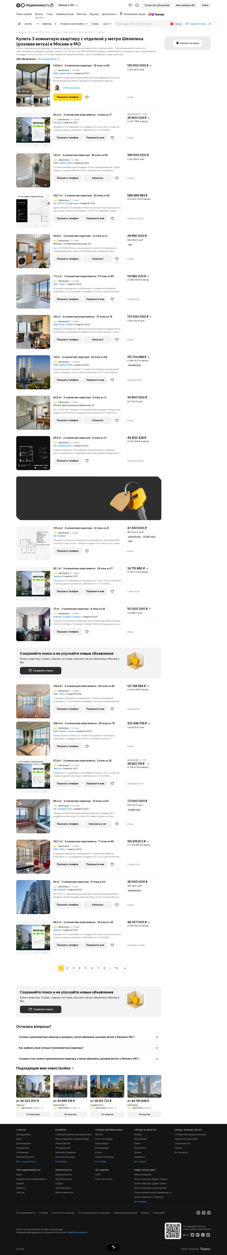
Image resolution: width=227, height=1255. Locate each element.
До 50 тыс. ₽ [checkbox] (50, 502)
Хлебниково (22, 1152)
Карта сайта (159, 1213)
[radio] (67, 968)
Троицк (137, 1152)
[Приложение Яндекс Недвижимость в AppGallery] (203, 1234)
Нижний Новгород (104, 1157)
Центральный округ (65, 1157)
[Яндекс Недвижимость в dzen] (204, 1213)
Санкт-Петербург (104, 1139)
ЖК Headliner (59, 536)
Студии (59, 1183)
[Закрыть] (209, 24)
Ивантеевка (140, 1148)
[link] (205, 5)
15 (116, 968)
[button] (137, 5)
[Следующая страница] (124, 968)
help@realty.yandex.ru (77, 1232)
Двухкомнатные (63, 1174)
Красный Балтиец (25, 1157)
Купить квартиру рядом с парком (151, 1179)
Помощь (145, 1213)
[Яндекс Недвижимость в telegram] (209, 1213)
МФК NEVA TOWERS (63, 324)
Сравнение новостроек (186, 1139)
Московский (140, 1139)
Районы (178, 1148)
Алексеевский (62, 1143)
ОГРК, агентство (71, 88)
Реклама (43, 1213)
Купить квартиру (142, 1174)
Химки (137, 1143)
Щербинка (139, 1157)
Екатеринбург (102, 1148)
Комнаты (20, 1188)
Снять (98, 1174)
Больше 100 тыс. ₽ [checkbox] (33, 511)
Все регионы (181, 1152)
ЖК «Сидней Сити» (62, 445)
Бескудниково (23, 1134)
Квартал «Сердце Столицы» (67, 616)
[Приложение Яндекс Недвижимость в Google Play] (198, 1234)
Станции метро (182, 1143)
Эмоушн (57, 122)
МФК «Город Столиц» (64, 731)
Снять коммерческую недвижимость (153, 1192)
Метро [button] (178, 24)
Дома (19, 1174)
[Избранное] (130, 5)
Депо (19, 1139)
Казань (98, 1152)
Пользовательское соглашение (94, 1213)
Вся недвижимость (25, 1213)
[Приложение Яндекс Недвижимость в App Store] (192, 1234)
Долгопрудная (23, 1143)
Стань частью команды (62, 1213)
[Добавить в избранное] (87, 97)
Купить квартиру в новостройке (150, 1188)
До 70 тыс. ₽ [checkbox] (70, 502)
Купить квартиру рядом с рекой (150, 1183)
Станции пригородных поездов (190, 1134)
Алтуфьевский (62, 1148)
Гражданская (22, 1148)
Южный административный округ (72, 1139)
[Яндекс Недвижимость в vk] (198, 1213)
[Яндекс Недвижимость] (35, 5)
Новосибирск (102, 1143)
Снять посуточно (103, 1179)
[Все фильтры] (19, 24)
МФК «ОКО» (59, 284)
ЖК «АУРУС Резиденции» (66, 203)
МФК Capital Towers (63, 73)
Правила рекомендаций (125, 1213)
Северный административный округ (73, 1134)
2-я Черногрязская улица (74, 243)
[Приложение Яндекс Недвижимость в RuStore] (208, 1234)
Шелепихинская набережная (76, 405)
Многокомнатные (64, 1192)
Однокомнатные (63, 1179)
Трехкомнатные (63, 1188)
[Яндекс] (205, 1248)
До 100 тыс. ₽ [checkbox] (91, 502)
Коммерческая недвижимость (31, 1179)
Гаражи (20, 1183)
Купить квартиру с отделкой (148, 1197)
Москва (57, 243)
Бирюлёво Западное (65, 1152)
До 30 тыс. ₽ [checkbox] (30, 502)
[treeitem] (25, 14)
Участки (20, 1192)
